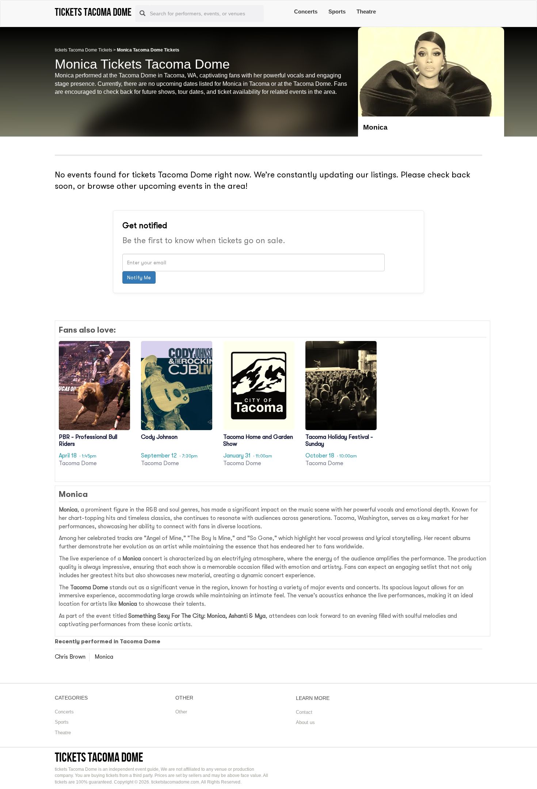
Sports (337, 11)
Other (181, 712)
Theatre (366, 11)
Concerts (305, 11)
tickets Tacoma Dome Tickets (83, 50)
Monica (104, 657)
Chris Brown (70, 657)
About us (305, 722)
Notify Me (139, 277)
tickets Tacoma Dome (99, 757)
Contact (304, 712)
